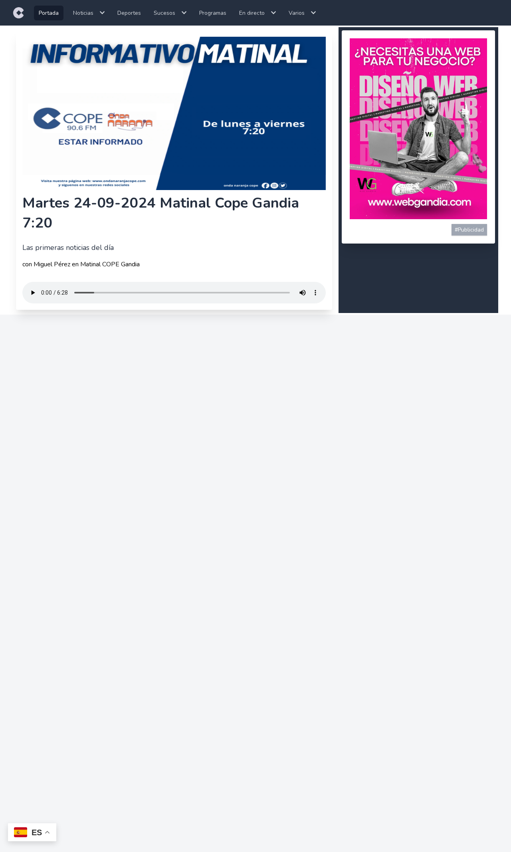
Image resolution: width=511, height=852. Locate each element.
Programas (212, 13)
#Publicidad (469, 230)
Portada (49, 13)
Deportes (129, 13)
